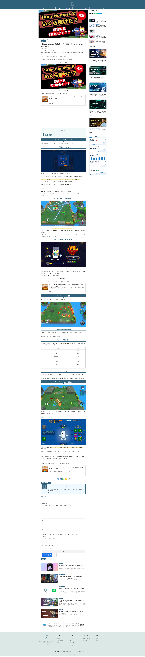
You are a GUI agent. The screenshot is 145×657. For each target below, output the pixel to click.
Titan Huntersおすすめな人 (48, 135)
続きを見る (51, 103)
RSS (48, 644)
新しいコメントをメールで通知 (47, 545)
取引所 (94, 8)
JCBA (67, 651)
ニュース (58, 636)
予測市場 (71, 645)
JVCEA (64, 651)
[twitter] (58, 479)
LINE (96, 13)
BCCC (70, 651)
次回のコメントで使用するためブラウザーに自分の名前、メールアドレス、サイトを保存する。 (60, 534)
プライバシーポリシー (99, 636)
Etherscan (88, 651)
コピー (104, 13)
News (51, 8)
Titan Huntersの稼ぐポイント (49, 133)
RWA (70, 640)
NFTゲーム (68, 8)
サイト (43, 529)
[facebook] (60, 479)
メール (43, 524)
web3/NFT (59, 8)
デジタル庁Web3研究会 (78, 651)
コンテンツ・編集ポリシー (87, 638)
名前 (43, 520)
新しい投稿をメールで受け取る (47, 548)
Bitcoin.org (84, 651)
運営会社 (84, 636)
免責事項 (97, 638)
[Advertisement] (63, 118)
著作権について (98, 640)
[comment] (66, 479)
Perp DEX (71, 636)
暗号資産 (85, 8)
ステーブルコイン (77, 8)
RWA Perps (72, 642)
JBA (72, 651)
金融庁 (61, 651)
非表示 (65, 130)
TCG (70, 647)
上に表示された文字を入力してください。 (49, 538)
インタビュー (102, 8)
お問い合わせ (85, 640)
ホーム (43, 8)
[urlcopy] (69, 479)
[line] (63, 479)
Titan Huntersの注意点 (48, 134)
